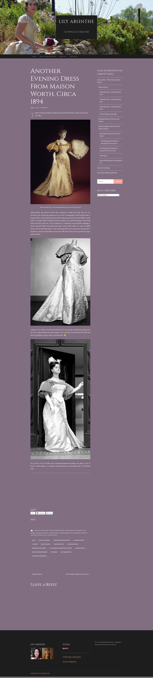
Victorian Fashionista (39, 556)
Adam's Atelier (44, 530)
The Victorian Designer (39, 552)
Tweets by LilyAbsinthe (69, 662)
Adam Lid (44, 108)
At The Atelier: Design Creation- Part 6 (78, 574)
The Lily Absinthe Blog (48, 56)
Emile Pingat (103, 156)
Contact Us (74, 56)
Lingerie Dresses (36, 574)
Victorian (54, 552)
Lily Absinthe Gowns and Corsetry (61, 548)
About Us (63, 56)
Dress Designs (45, 544)
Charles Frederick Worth (56, 530)
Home (34, 56)
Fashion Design (59, 544)
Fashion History (54, 533)
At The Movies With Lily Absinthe (107, 173)
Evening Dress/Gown (42, 533)
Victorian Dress (52, 535)
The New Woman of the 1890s (108, 114)
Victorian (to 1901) (41, 535)
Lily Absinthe (76, 21)
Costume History (70, 530)
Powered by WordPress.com (40, 673)
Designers (79, 530)
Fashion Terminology (103, 168)
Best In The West (44, 540)
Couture (35, 544)
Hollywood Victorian (39, 548)
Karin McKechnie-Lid (65, 533)
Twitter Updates (72, 657)
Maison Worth (80, 548)
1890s (33, 540)
